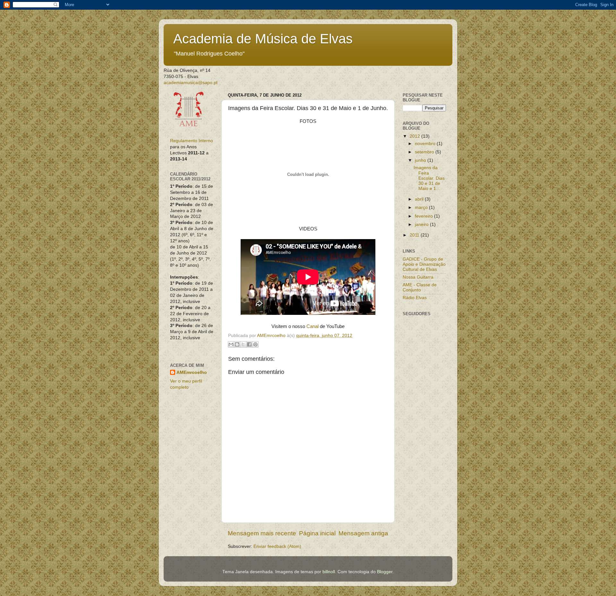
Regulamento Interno (191, 140)
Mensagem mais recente (262, 533)
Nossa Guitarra (418, 277)
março (422, 207)
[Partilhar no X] (243, 344)
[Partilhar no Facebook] (249, 344)
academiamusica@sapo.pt (191, 82)
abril (420, 199)
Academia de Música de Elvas (263, 38)
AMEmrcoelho (191, 372)
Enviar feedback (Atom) (277, 546)
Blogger (384, 571)
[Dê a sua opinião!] (237, 344)
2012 (415, 136)
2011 (415, 235)
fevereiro (424, 216)
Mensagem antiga (363, 533)
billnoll (328, 571)
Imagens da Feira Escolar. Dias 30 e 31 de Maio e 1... (429, 178)
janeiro (422, 224)
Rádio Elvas (415, 297)
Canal (312, 326)
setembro (425, 152)
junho (421, 160)
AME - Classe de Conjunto (420, 287)
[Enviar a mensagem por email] (231, 344)
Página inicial (317, 533)
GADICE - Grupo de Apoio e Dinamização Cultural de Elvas (424, 264)
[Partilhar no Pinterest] (255, 344)
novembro (426, 143)
